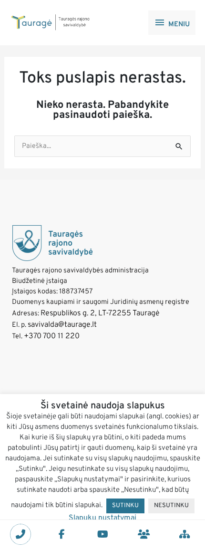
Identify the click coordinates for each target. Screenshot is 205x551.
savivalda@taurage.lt (62, 325)
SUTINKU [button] (125, 505)
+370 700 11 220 (52, 336)
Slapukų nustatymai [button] (102, 518)
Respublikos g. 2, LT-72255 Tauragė (100, 313)
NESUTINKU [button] (171, 505)
